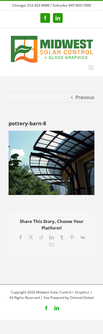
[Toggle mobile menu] (91, 68)
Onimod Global (82, 297)
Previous (85, 97)
